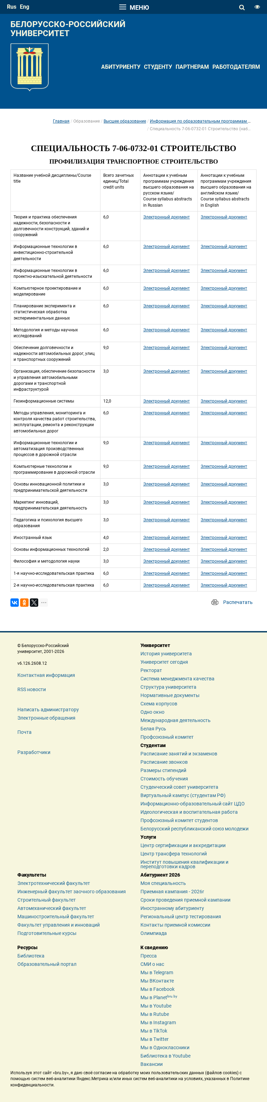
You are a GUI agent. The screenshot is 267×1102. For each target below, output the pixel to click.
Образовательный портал (46, 964)
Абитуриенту (120, 67)
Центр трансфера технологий (173, 853)
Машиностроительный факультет (55, 916)
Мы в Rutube (154, 1014)
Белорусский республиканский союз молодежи (194, 828)
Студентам (153, 745)
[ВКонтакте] (14, 602)
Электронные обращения (46, 717)
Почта (24, 732)
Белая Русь (153, 728)
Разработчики (33, 752)
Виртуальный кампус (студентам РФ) (183, 795)
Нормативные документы (170, 695)
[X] (34, 602)
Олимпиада (153, 933)
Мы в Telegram (156, 972)
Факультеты (31, 874)
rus (11, 6)
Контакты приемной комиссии (175, 924)
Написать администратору (48, 709)
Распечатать (238, 602)
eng (24, 6)
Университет (155, 645)
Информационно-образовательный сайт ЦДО (192, 803)
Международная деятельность (175, 720)
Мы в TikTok (153, 1030)
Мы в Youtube (155, 1005)
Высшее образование (125, 121)
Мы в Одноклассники (164, 1047)
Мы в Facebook (157, 989)
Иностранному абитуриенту (172, 908)
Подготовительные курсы (46, 933)
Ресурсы (27, 947)
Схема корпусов (158, 703)
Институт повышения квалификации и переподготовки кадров (184, 864)
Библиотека (30, 955)
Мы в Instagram (158, 1022)
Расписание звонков (164, 762)
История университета (166, 653)
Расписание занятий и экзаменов (178, 753)
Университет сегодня (164, 662)
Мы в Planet (158, 997)
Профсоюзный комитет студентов (179, 820)
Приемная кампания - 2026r (172, 891)
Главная (61, 121)
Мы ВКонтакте (157, 980)
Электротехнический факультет (53, 883)
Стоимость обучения (164, 778)
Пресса (148, 955)
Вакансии (151, 1064)
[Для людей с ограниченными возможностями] (257, 7)
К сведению (154, 947)
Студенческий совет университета (179, 787)
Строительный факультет (46, 899)
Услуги (148, 837)
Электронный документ (166, 217)
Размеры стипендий (163, 770)
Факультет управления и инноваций (58, 924)
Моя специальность (163, 883)
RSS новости (31, 689)
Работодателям (236, 67)
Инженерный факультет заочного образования (71, 891)
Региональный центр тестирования (180, 916)
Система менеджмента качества (177, 678)
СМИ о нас (152, 964)
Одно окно (152, 712)
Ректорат (151, 670)
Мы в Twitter (154, 1039)
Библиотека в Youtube (165, 1055)
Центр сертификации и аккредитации (183, 845)
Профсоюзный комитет (167, 737)
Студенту (158, 67)
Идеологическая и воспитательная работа (189, 812)
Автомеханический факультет (51, 908)
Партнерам (192, 67)
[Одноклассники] (24, 602)
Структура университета (168, 687)
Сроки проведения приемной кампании (185, 899)
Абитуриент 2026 (160, 874)
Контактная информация (46, 675)
